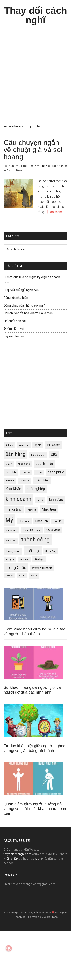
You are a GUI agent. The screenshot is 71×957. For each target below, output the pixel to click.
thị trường (50, 551)
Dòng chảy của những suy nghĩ (24, 305)
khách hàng (42, 480)
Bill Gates (53, 445)
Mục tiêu (49, 509)
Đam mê (9, 576)
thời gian (10, 559)
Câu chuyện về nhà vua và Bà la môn (28, 313)
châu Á (9, 464)
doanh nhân (44, 464)
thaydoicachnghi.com (17, 854)
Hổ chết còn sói (15, 321)
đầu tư (22, 576)
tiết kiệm (24, 559)
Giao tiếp (25, 472)
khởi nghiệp (36, 489)
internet (10, 480)
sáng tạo (11, 540)
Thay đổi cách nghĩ (35, 15)
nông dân (57, 521)
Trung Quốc (16, 567)
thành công (35, 539)
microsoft (31, 510)
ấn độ (34, 575)
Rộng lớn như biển (16, 298)
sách (37, 858)
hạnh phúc (56, 472)
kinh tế (40, 500)
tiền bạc (39, 559)
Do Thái (11, 472)
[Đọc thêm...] (55, 212)
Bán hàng (15, 454)
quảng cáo (11, 530)
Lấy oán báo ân (14, 336)
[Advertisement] (35, 64)
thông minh (13, 551)
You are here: (12, 126)
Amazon (24, 445)
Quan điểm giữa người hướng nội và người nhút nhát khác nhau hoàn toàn (35, 809)
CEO (54, 455)
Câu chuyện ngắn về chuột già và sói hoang (33, 149)
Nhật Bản (41, 521)
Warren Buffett (42, 568)
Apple (37, 445)
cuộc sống (24, 463)
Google (39, 472)
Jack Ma (24, 480)
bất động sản (38, 455)
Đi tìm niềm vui (14, 328)
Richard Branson (32, 530)
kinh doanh (18, 499)
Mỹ (9, 520)
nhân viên (24, 521)
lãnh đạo (56, 500)
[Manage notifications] (9, 948)
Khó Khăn (13, 489)
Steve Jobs (53, 529)
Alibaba (9, 445)
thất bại (33, 550)
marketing (14, 509)
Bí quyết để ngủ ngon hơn (21, 290)
